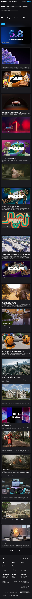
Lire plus (3, 24)
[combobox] (10, 10)
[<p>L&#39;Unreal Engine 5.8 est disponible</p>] (16, 30)
